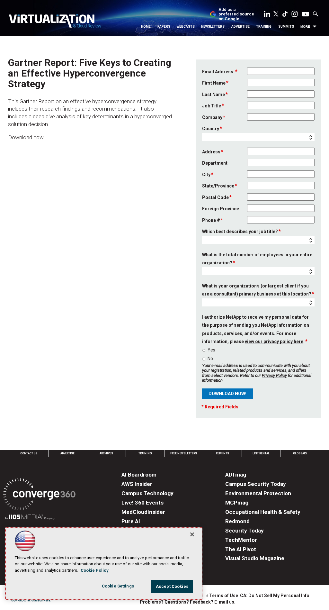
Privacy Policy (274, 375)
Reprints (222, 453)
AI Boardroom (138, 474)
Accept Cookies (172, 586)
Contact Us (28, 453)
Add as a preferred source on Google (236, 14)
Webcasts (186, 26)
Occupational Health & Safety (262, 512)
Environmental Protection (258, 493)
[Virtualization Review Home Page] (55, 22)
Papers (163, 26)
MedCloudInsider (143, 512)
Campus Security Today (255, 484)
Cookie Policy (95, 570)
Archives (106, 453)
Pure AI (130, 521)
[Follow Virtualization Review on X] (276, 14)
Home (146, 26)
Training (263, 26)
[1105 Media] (30, 518)
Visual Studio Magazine (254, 558)
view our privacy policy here (274, 341)
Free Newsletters (183, 453)
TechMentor (241, 540)
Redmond (237, 521)
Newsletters (213, 26)
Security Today (244, 530)
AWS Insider (136, 484)
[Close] (192, 534)
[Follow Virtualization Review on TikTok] (285, 15)
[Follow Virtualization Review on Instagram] (294, 15)
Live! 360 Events (142, 502)
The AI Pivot (240, 549)
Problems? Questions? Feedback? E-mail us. (188, 602)
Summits (286, 26)
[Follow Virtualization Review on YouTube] (305, 14)
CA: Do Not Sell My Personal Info (274, 595)
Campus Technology (147, 493)
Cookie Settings (118, 586)
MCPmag (236, 502)
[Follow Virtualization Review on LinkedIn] (267, 15)
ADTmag (235, 474)
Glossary (300, 453)
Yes (211, 349)
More (305, 26)
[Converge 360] (39, 495)
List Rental (261, 453)
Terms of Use (223, 595)
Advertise (240, 26)
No (210, 358)
